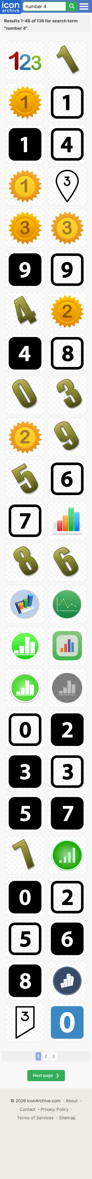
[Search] (71, 6)
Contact (28, 1109)
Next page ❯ (46, 1075)
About (72, 1100)
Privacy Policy (54, 1109)
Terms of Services (35, 1117)
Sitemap (67, 1117)
